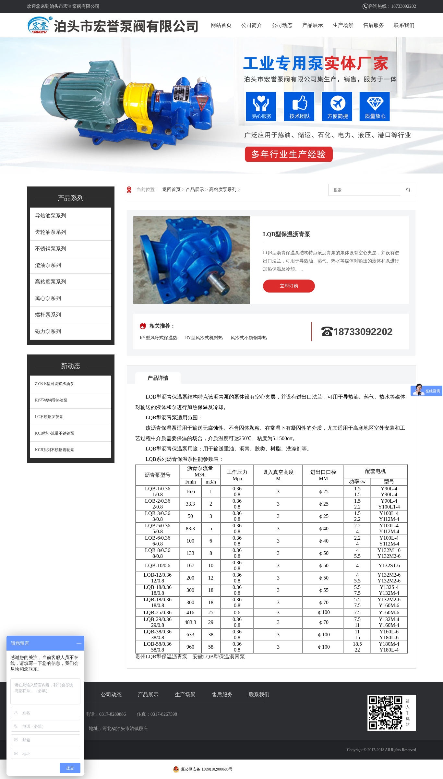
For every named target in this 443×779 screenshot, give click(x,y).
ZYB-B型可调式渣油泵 (54, 383)
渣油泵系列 (48, 265)
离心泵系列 (48, 298)
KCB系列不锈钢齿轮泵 (54, 450)
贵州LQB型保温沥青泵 (161, 656)
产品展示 (312, 25)
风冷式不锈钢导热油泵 (249, 338)
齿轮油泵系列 (50, 232)
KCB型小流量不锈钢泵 (54, 433)
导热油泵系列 (50, 215)
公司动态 (282, 25)
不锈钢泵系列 (50, 248)
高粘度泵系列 (50, 281)
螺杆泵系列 (48, 315)
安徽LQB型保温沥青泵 (219, 656)
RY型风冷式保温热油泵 (158, 338)
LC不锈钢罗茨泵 (49, 416)
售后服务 (373, 25)
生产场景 (343, 25)
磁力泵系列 (48, 331)
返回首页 (171, 189)
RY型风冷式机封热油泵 (204, 338)
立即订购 (289, 285)
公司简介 (251, 25)
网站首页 (221, 25)
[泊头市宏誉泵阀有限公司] (113, 25)
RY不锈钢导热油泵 (51, 400)
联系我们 (404, 25)
